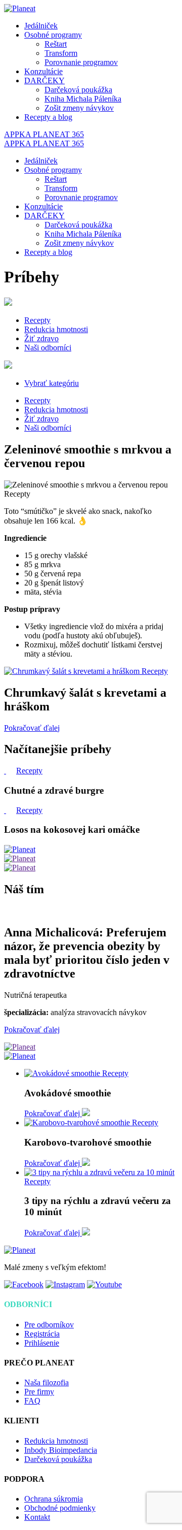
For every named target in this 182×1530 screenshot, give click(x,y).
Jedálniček (41, 25)
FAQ (32, 1400)
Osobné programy (53, 34)
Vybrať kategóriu (51, 383)
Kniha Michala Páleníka (82, 98)
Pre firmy (39, 1391)
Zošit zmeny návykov (79, 108)
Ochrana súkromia (53, 1498)
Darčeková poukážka (78, 89)
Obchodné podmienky (60, 1508)
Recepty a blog (48, 117)
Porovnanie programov (81, 62)
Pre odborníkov (49, 1324)
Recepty (37, 320)
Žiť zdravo (41, 338)
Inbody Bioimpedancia (60, 1450)
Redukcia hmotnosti (56, 329)
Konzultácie (43, 71)
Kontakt (37, 1517)
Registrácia (42, 1333)
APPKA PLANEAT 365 (44, 134)
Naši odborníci (47, 347)
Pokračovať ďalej (32, 728)
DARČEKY (44, 80)
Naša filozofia (46, 1382)
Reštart (55, 44)
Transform (60, 53)
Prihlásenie (41, 1343)
